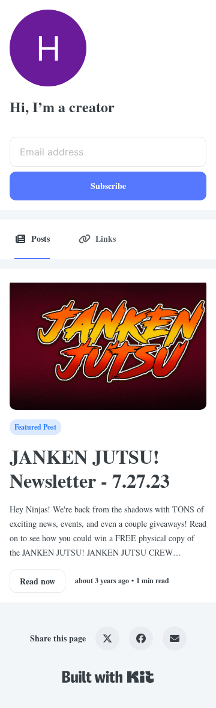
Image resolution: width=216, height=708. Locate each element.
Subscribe (108, 185)
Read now (37, 581)
